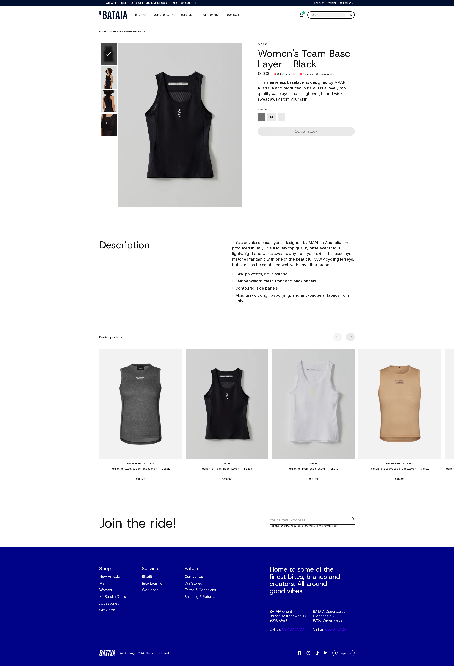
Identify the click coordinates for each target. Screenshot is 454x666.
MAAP (262, 44)
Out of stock (306, 131)
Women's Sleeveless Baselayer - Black (141, 468)
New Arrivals (109, 576)
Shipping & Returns (199, 596)
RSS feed (162, 653)
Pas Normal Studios (140, 463)
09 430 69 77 (293, 629)
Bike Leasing (152, 583)
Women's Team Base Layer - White (313, 468)
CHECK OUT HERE (186, 3)
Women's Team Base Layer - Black (227, 468)
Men (103, 583)
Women (105, 590)
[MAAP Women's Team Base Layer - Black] (227, 404)
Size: (262, 110)
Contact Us (193, 576)
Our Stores (193, 583)
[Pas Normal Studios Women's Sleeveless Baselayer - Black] (140, 404)
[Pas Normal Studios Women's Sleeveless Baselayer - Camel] (399, 404)
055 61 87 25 (335, 629)
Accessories (109, 603)
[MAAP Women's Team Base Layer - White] (313, 404)
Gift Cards (107, 610)
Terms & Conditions (200, 590)
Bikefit (147, 576)
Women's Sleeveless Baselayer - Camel (400, 468)
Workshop (150, 590)
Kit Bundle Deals (112, 596)
